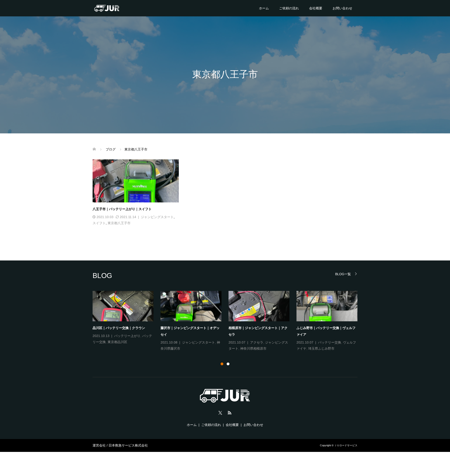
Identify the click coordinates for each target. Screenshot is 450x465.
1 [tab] (222, 363)
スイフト (99, 223)
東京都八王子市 (119, 223)
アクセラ (256, 342)
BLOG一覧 (343, 274)
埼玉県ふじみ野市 (321, 348)
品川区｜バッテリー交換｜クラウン (119, 328)
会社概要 (315, 8)
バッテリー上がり (127, 336)
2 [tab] (228, 363)
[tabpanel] (228, 321)
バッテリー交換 (329, 342)
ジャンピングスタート (157, 217)
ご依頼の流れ (289, 8)
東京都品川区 (117, 342)
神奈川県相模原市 (253, 348)
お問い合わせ (342, 8)
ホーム (264, 8)
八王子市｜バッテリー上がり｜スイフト (122, 209)
